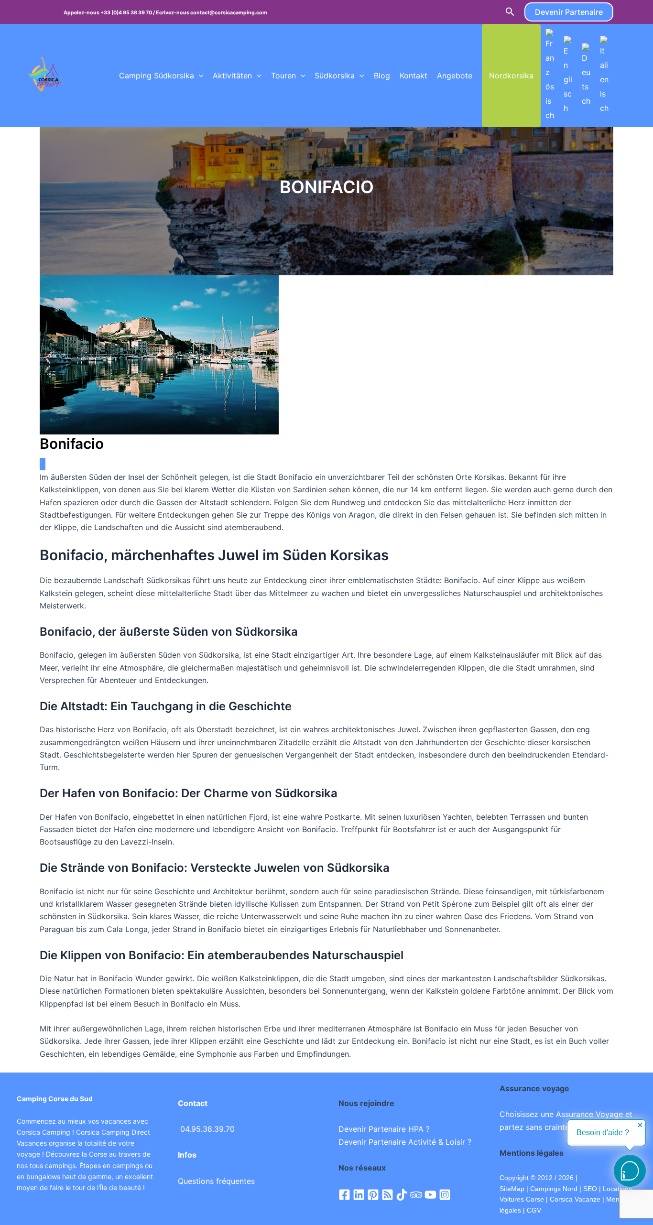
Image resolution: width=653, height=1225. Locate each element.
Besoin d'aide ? (603, 1132)
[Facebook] (344, 1195)
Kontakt (413, 75)
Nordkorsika (511, 75)
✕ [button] (640, 1125)
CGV (534, 1210)
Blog (382, 75)
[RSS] (387, 1195)
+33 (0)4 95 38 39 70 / (128, 13)
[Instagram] (445, 1195)
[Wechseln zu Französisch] (550, 75)
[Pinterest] (373, 1195)
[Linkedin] (359, 1195)
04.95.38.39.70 (207, 1129)
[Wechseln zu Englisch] (568, 75)
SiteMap (512, 1188)
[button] (510, 12)
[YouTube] (430, 1195)
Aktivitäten (232, 75)
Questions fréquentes (216, 1181)
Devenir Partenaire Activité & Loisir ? (404, 1142)
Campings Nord (553, 1188)
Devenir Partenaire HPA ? (384, 1129)
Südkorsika (335, 75)
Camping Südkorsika (156, 75)
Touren (283, 75)
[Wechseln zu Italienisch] (604, 75)
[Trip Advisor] (416, 1195)
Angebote (454, 75)
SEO (589, 1188)
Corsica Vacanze (575, 1199)
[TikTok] (402, 1195)
